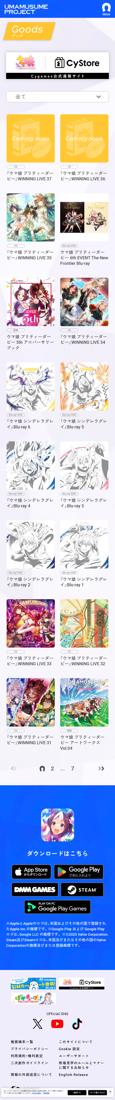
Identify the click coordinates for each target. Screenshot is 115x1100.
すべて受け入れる (97, 1093)
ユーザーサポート (74, 1056)
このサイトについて (76, 1042)
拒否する (77, 1093)
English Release (73, 1075)
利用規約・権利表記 (27, 1056)
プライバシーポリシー (30, 1049)
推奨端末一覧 (22, 1042)
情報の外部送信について (31, 1075)
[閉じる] (110, 1091)
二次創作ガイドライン (30, 1063)
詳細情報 (46, 1093)
